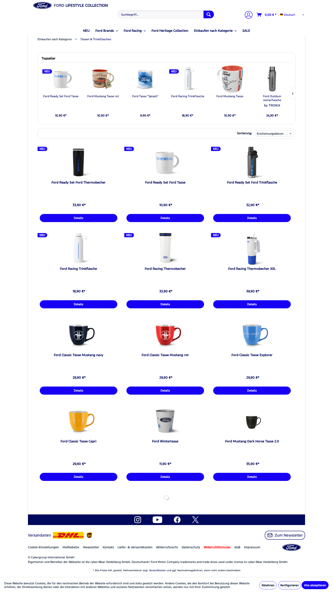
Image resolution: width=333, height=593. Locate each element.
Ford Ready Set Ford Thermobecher (78, 182)
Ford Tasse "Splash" (145, 96)
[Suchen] (209, 14)
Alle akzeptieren (315, 585)
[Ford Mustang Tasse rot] (103, 78)
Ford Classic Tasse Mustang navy (78, 355)
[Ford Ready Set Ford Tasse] (61, 78)
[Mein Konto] (247, 15)
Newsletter (91, 547)
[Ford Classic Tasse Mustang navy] (78, 334)
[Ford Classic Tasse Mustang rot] (165, 334)
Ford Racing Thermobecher (165, 269)
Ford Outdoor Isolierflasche (272, 98)
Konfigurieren (289, 585)
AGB (237, 547)
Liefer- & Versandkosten (135, 547)
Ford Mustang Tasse (229, 96)
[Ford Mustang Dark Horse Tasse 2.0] (252, 421)
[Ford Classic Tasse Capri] (78, 421)
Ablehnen (268, 585)
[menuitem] (165, 14)
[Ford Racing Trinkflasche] (187, 78)
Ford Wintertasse (165, 441)
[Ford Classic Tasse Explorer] (252, 334)
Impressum (252, 547)
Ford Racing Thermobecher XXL (252, 269)
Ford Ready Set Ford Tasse (60, 96)
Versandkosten (157, 570)
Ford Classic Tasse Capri (78, 441)
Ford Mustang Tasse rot (103, 96)
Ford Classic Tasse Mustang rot (165, 355)
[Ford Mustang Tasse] (230, 78)
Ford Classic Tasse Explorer (251, 355)
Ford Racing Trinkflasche (187, 96)
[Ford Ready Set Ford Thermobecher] (78, 162)
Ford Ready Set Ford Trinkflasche (252, 182)
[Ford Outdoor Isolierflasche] (272, 78)
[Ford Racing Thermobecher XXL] (252, 248)
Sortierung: (244, 133)
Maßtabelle (71, 547)
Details (78, 218)
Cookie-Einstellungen (43, 547)
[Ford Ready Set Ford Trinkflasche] (252, 162)
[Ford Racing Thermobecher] (165, 248)
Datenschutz (191, 547)
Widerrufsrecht (167, 547)
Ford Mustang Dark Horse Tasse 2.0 (252, 441)
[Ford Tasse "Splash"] (145, 78)
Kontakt (108, 547)
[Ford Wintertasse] (165, 421)
